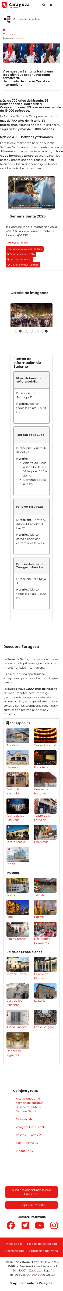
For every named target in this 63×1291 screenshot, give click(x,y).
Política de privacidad (42, 1243)
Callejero (22, 1119)
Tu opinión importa (31, 1205)
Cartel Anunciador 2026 (21, 254)
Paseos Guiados (27, 1135)
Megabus (23, 1151)
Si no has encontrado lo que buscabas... (31, 1192)
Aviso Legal (14, 1243)
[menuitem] (17, 737)
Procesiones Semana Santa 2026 (25, 249)
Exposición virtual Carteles (24, 264)
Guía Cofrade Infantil (20, 259)
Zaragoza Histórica (29, 1127)
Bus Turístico (25, 1143)
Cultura (8, 34)
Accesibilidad (14, 1250)
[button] (43, 5)
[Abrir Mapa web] (57, 5)
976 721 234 (48, 1274)
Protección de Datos (43, 1250)
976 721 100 (23, 1274)
